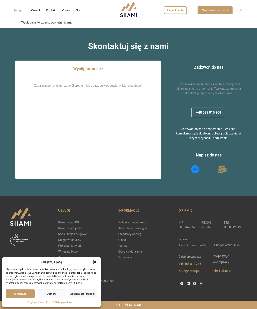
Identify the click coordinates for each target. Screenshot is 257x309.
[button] (95, 262)
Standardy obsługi (130, 234)
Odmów (51, 293)
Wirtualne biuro (68, 251)
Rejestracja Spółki (70, 228)
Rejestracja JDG (68, 222)
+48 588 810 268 (190, 264)
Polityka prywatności (63, 302)
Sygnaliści (125, 257)
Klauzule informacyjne (132, 228)
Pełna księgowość (70, 246)
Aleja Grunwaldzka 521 (193, 245)
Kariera (123, 246)
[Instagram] (201, 283)
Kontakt (51, 10)
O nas (66, 10)
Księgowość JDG (69, 240)
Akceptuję (20, 293)
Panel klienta (175, 10)
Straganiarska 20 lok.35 (229, 245)
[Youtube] (194, 283)
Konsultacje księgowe (72, 234)
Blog (78, 10)
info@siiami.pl (222, 271)
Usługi (17, 10)
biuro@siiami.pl (189, 271)
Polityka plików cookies (39, 302)
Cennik (36, 10)
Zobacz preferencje (82, 293)
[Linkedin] (188, 283)
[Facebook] (182, 283)
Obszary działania (130, 251)
